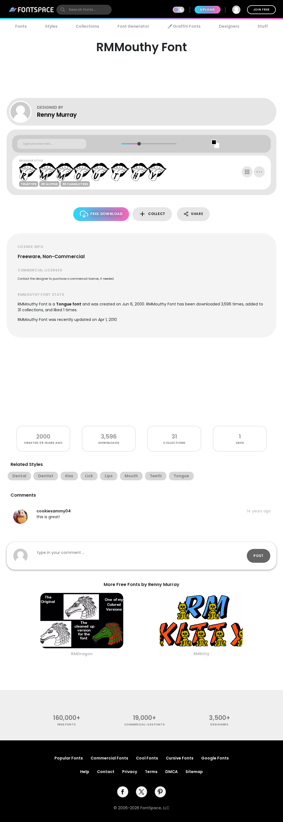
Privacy (129, 771)
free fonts (66, 724)
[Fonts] (31, 10)
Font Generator (133, 26)
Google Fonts (215, 758)
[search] (84, 10)
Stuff (263, 26)
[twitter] (141, 791)
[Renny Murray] (23, 112)
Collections (87, 26)
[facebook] (122, 791)
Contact (105, 771)
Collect (156, 213)
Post (258, 555)
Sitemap (194, 771)
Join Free (261, 9)
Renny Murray (57, 115)
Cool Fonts (147, 758)
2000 (43, 436)
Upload (207, 9)
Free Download (106, 213)
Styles (51, 26)
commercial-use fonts (144, 724)
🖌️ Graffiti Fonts (184, 26)
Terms (151, 771)
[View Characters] (247, 171)
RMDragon (82, 654)
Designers (229, 26)
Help (84, 771)
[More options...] (259, 171)
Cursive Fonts (179, 758)
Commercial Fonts (109, 758)
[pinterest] (160, 791)
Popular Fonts (68, 758)
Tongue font (68, 304)
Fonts (21, 26)
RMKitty (201, 654)
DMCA (171, 771)
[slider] (139, 144)
